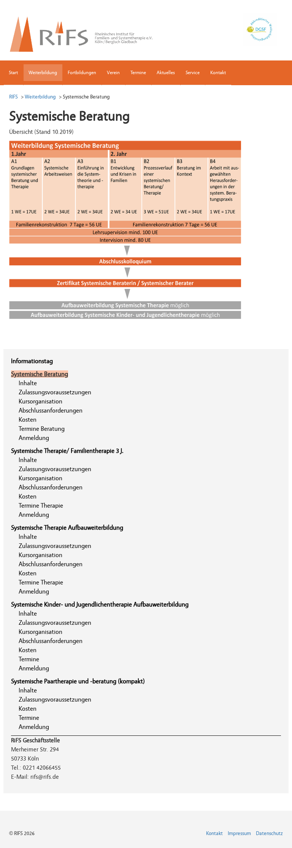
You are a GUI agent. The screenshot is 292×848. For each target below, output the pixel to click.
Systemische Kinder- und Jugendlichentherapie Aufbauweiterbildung (100, 604)
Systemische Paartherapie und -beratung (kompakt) (78, 681)
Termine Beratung (42, 428)
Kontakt (218, 72)
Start (13, 72)
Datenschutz (269, 834)
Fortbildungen (82, 72)
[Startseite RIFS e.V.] (86, 32)
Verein (113, 72)
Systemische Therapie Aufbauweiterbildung (67, 527)
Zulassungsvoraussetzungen (55, 392)
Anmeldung (34, 437)
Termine (138, 72)
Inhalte (28, 383)
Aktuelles (166, 72)
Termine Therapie (41, 505)
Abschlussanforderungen (51, 410)
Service (193, 72)
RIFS (13, 97)
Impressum (239, 834)
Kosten (27, 419)
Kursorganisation (40, 401)
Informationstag (32, 361)
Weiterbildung (43, 72)
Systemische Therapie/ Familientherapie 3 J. (67, 450)
